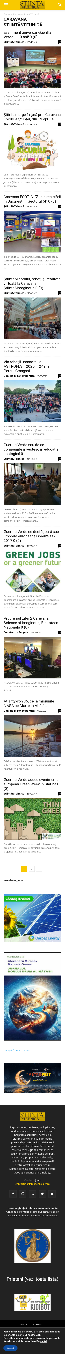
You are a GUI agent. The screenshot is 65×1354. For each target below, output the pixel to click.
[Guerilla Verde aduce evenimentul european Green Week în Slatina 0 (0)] (32, 819)
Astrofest (24, 1324)
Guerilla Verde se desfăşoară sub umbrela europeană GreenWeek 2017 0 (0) (31, 536)
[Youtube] (52, 1194)
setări (43, 1341)
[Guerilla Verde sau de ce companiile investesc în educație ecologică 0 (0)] (32, 484)
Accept (10, 1348)
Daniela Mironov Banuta (19, 376)
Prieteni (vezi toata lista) (32, 1279)
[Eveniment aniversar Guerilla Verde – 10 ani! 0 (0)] (32, 67)
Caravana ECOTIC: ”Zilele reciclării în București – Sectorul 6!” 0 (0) (32, 199)
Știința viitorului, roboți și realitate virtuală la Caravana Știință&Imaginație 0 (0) (32, 283)
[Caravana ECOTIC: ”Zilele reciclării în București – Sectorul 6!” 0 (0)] (32, 231)
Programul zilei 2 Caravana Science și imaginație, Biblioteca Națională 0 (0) (31, 622)
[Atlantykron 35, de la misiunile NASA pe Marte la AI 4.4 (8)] (32, 736)
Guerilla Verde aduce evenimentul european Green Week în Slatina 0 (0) (32, 784)
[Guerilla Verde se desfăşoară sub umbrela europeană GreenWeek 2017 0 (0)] (32, 571)
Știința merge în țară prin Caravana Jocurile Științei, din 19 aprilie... (32, 117)
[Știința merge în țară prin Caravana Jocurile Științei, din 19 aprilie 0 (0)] (32, 149)
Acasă (7, 14)
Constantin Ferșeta (16, 632)
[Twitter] (42, 1194)
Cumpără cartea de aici (17, 1050)
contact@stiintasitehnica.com (32, 1184)
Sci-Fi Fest (37, 1324)
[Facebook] (13, 1194)
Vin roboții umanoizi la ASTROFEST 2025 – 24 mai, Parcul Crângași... (27, 366)
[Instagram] (22, 1194)
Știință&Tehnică (14, 42)
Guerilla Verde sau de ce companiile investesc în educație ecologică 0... (31, 449)
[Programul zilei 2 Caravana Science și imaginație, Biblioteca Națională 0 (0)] (32, 657)
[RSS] (32, 1194)
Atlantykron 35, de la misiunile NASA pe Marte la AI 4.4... (29, 703)
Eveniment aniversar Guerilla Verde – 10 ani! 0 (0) (27, 34)
